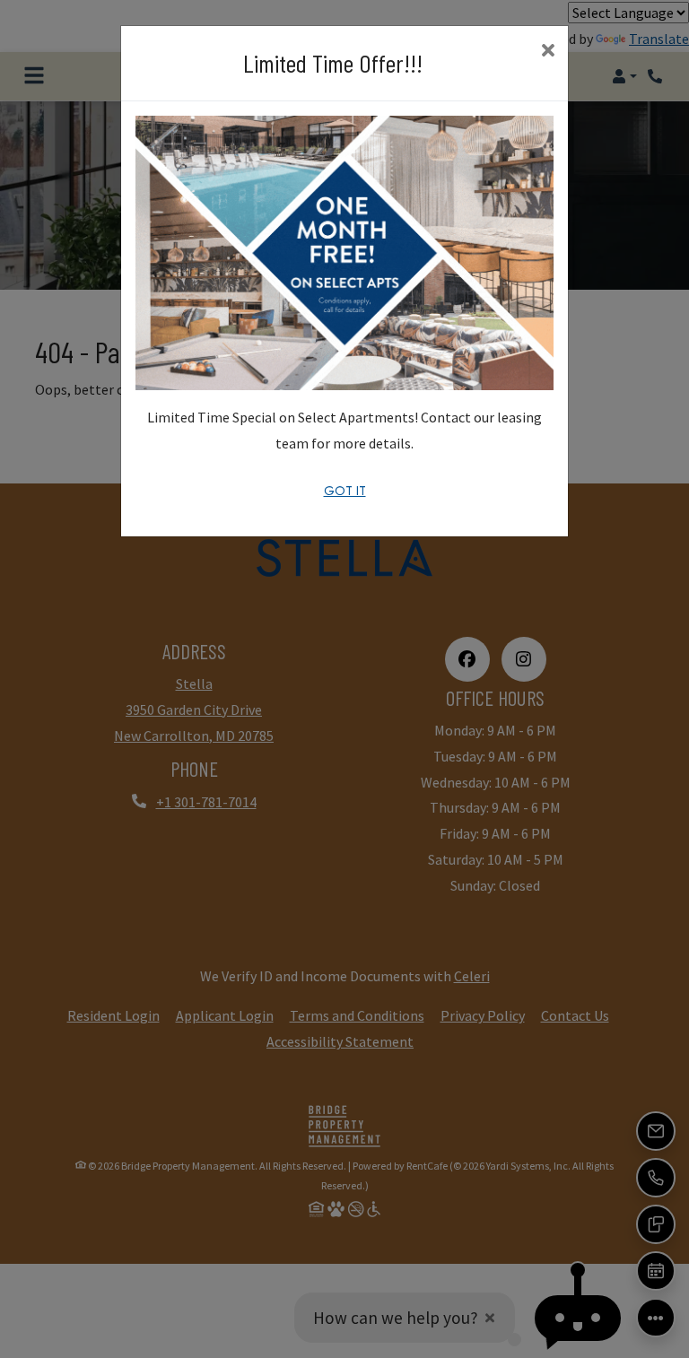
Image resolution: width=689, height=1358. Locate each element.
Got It (345, 491)
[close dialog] (547, 52)
